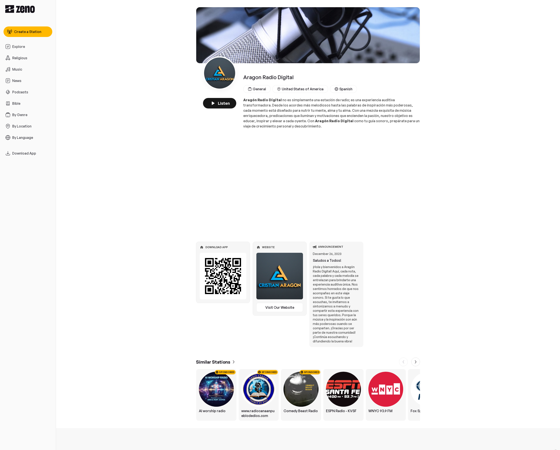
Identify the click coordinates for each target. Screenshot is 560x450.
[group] (308, 395)
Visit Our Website (279, 307)
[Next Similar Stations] (415, 362)
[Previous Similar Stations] (403, 362)
